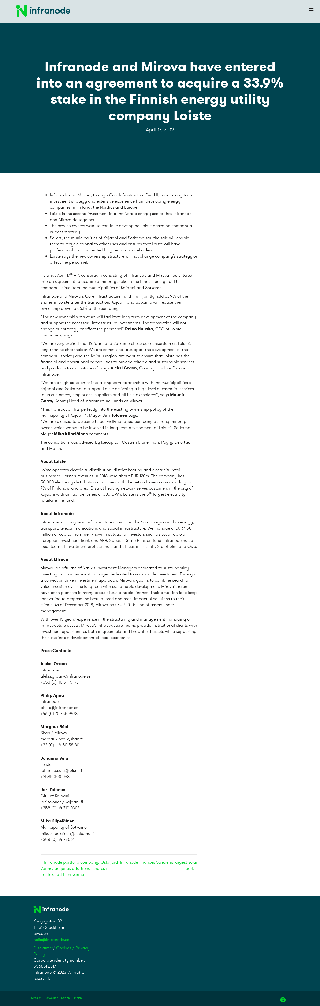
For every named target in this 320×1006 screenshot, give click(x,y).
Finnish (77, 997)
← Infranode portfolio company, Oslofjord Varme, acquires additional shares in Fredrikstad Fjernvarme (79, 868)
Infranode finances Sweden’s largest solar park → (158, 865)
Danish (65, 997)
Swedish (36, 997)
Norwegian (51, 997)
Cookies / (65, 948)
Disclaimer (43, 948)
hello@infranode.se (51, 939)
